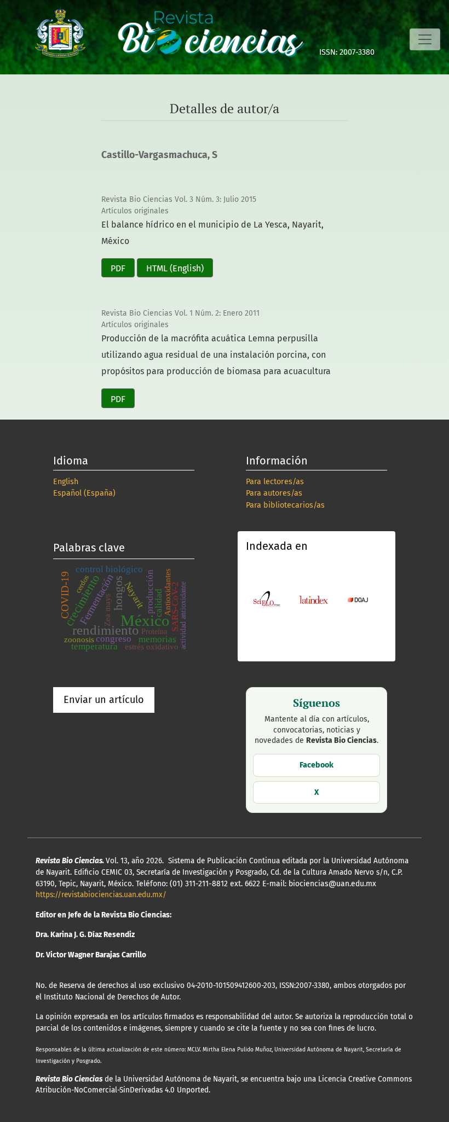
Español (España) (84, 493)
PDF (118, 268)
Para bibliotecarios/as (285, 505)
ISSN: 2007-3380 (347, 52)
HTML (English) (175, 268)
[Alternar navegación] (425, 39)
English (65, 481)
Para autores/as (274, 493)
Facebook (316, 765)
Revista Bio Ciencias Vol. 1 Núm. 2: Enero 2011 (180, 313)
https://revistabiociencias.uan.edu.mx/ (101, 894)
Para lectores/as (275, 481)
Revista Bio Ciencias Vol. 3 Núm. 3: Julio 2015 (178, 199)
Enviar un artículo (104, 700)
